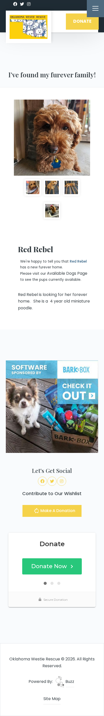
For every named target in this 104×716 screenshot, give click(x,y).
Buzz (69, 681)
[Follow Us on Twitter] (22, 4)
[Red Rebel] (52, 138)
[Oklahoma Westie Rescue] (28, 27)
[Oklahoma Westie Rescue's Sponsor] (52, 406)
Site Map (52, 699)
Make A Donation (57, 511)
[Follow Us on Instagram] (29, 4)
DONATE (82, 21)
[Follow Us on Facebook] (15, 4)
